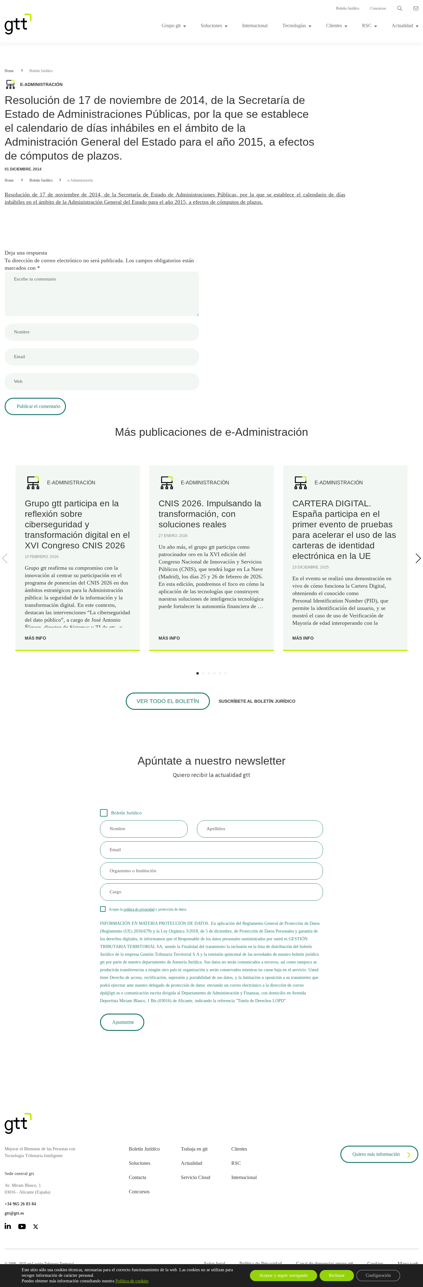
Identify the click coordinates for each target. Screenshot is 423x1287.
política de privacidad (139, 909)
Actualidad (402, 25)
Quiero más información (376, 1154)
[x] (35, 1227)
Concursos (378, 8)
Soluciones (211, 25)
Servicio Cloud (195, 1177)
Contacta (137, 1177)
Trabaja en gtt (194, 1149)
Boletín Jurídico (347, 8)
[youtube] (22, 1227)
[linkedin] (8, 1227)
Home (9, 71)
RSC (367, 25)
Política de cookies (132, 1281)
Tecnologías (294, 25)
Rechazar (337, 1275)
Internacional (255, 25)
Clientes (334, 25)
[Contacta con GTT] (415, 8)
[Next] (417, 558)
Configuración (378, 1275)
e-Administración (80, 180)
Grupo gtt (171, 25)
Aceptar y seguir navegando (283, 1275)
